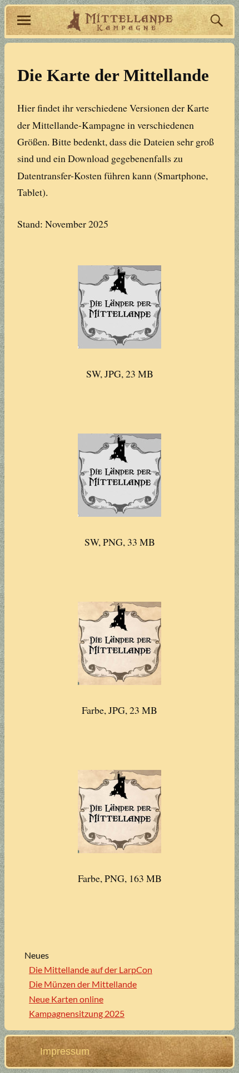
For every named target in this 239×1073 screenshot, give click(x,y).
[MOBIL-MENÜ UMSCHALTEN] (24, 21)
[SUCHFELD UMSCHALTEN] (215, 21)
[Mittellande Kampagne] (120, 20)
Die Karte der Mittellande (113, 75)
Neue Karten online (66, 999)
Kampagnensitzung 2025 (77, 1013)
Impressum (64, 1051)
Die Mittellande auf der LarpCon (90, 969)
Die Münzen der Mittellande (83, 984)
